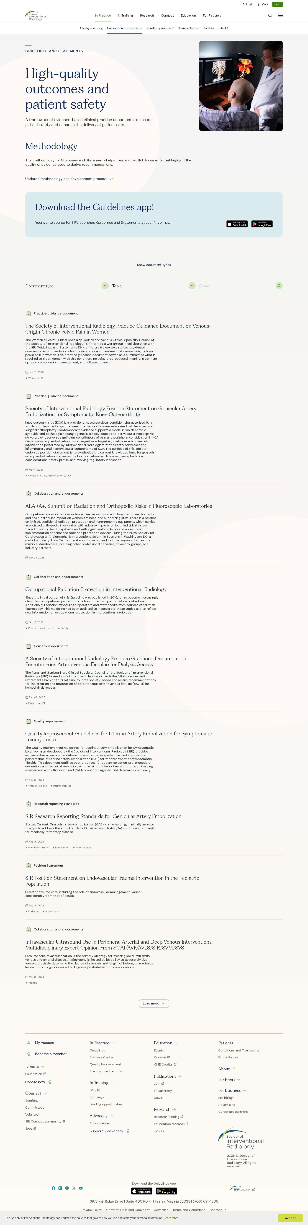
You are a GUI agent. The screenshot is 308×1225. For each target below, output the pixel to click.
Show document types (154, 265)
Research (162, 1109)
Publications (165, 1076)
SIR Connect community (43, 1122)
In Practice (99, 1042)
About (224, 1068)
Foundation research (170, 1124)
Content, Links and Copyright (128, 1210)
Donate (32, 1066)
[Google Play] (262, 223)
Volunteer (32, 1114)
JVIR (157, 1084)
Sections (31, 1101)
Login (249, 4)
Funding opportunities (106, 1104)
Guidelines (97, 1050)
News (158, 1098)
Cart (265, 4)
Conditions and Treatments (238, 1050)
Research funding (167, 1117)
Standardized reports (106, 1071)
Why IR (95, 1090)
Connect (33, 1093)
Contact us (217, 1210)
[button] (71, 179)
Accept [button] (290, 1218)
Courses (160, 1057)
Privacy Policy (92, 1210)
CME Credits (164, 1065)
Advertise (161, 1210)
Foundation (34, 1074)
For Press (226, 1079)
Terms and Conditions (189, 1210)
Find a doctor (228, 1057)
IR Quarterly (163, 1091)
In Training (99, 1082)
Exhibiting (225, 1098)
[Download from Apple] (142, 1193)
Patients (225, 1042)
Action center (100, 1123)
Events (159, 1050)
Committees (34, 1107)
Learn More (171, 1217)
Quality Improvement (105, 1064)
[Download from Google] (166, 1193)
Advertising (226, 1105)
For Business (229, 1090)
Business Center (102, 1057)
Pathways (97, 1097)
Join (277, 4)
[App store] (237, 223)
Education (163, 1042)
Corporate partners (233, 1112)
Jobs (29, 1129)
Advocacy (98, 1115)
